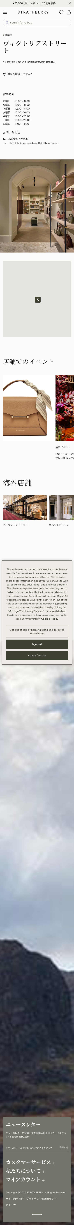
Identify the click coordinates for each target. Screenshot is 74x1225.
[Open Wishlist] (61, 12)
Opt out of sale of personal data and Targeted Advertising (37, 631)
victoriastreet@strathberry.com (40, 143)
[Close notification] (70, 3)
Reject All (37, 644)
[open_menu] (5, 12)
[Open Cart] (69, 12)
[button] (37, 299)
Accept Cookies (37, 655)
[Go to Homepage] (33, 12)
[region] (37, 612)
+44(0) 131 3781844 (17, 139)
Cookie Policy (49, 618)
